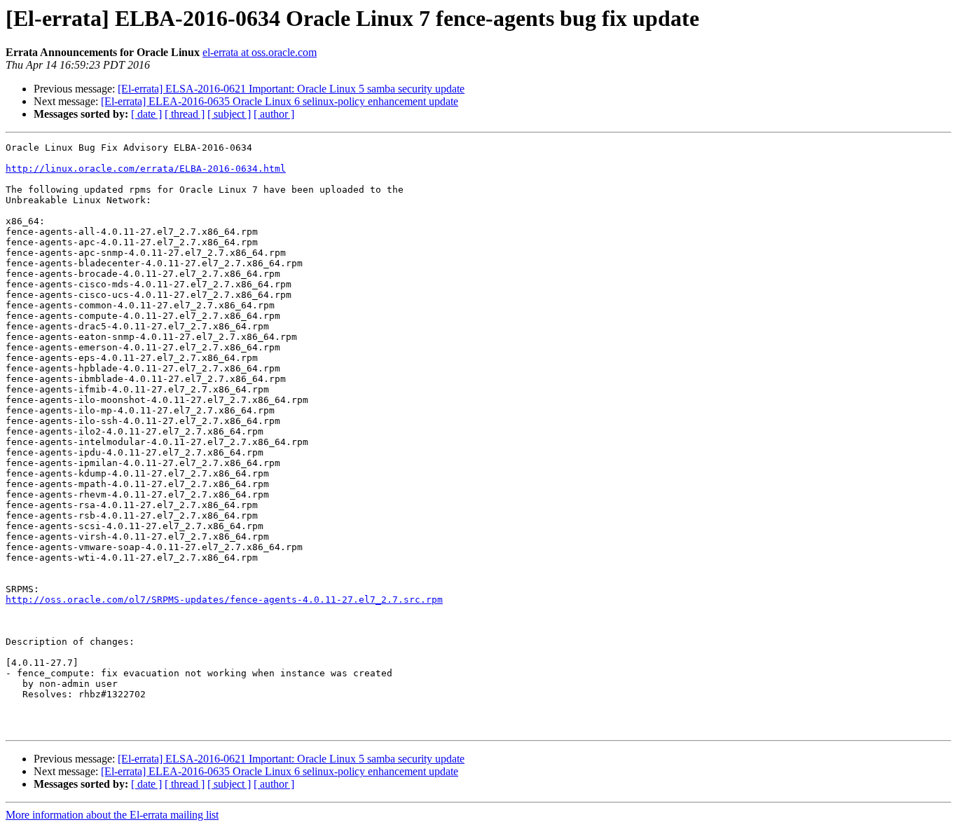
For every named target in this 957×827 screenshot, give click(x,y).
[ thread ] (185, 114)
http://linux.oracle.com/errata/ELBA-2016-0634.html (146, 168)
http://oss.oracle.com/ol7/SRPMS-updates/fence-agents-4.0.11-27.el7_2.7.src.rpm (224, 599)
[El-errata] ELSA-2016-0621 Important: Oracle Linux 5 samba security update (291, 89)
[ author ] (274, 114)
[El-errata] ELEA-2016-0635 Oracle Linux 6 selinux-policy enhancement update (279, 101)
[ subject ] (229, 114)
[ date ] (146, 114)
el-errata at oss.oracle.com (259, 52)
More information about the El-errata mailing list (112, 815)
